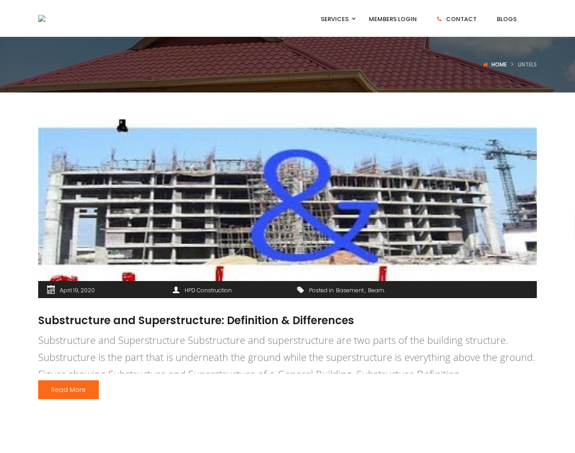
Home (499, 64)
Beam (376, 290)
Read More (68, 389)
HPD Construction (208, 290)
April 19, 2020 (77, 290)
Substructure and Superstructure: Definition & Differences (196, 320)
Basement (350, 290)
